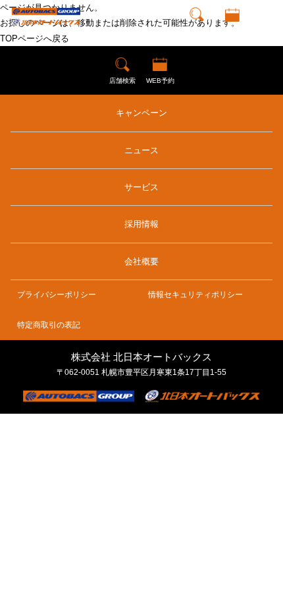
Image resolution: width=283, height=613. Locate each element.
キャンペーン (141, 113)
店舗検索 (197, 29)
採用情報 (141, 224)
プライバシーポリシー (56, 294)
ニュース (141, 150)
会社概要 (141, 261)
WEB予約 (232, 29)
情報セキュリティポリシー (195, 294)
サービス (141, 187)
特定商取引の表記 (48, 325)
